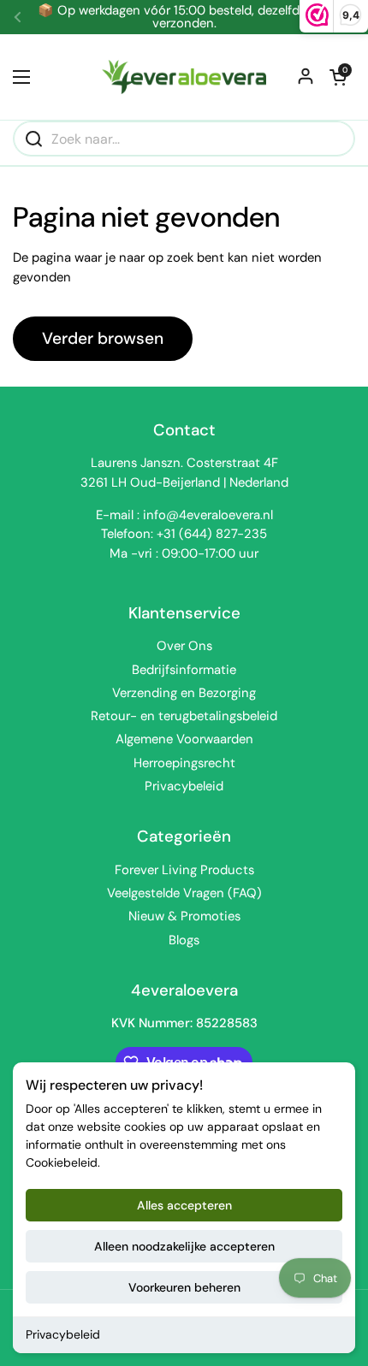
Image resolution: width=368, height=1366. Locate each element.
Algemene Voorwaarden (184, 739)
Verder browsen (102, 338)
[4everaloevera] (184, 77)
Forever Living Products (184, 869)
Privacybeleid (63, 1334)
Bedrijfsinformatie (184, 669)
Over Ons (184, 645)
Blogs (184, 940)
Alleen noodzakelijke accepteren (184, 1246)
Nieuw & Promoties (184, 916)
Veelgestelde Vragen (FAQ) (184, 893)
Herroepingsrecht (184, 763)
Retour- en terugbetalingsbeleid (184, 715)
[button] (338, 77)
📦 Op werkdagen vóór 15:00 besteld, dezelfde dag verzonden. (184, 17)
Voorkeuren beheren (184, 1287)
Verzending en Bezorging (184, 692)
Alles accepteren (184, 1205)
